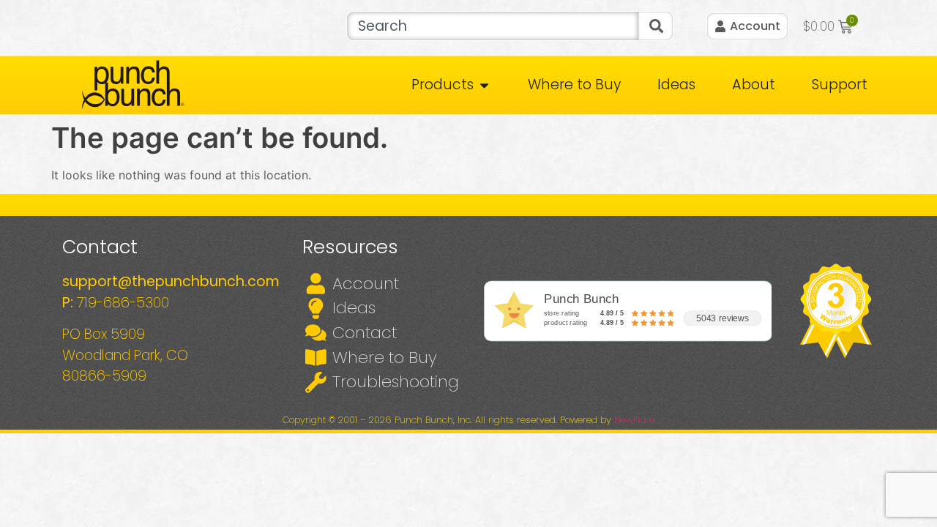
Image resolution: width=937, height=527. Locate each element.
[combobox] (492, 26)
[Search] (655, 26)
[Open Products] (484, 85)
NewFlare (634, 420)
